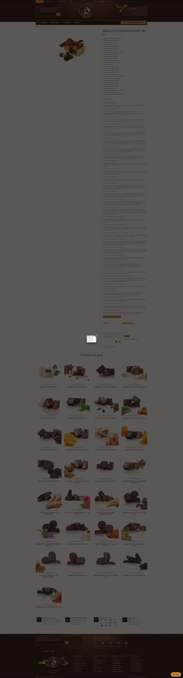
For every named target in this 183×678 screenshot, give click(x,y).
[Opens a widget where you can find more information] (176, 674)
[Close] (96, 335)
